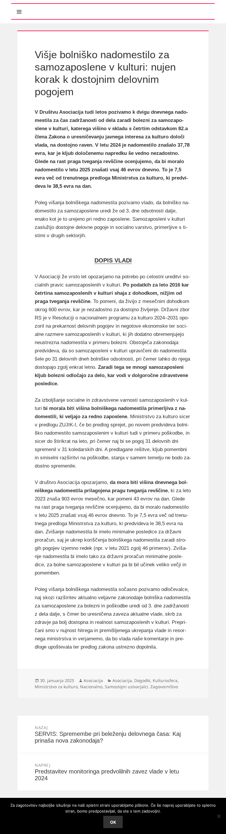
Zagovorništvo (164, 686)
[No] (219, 816)
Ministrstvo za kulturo (56, 686)
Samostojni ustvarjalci (126, 686)
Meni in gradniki (46, 6)
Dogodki (142, 680)
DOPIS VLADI (113, 260)
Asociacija (93, 680)
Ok (113, 822)
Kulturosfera (165, 680)
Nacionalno (91, 686)
